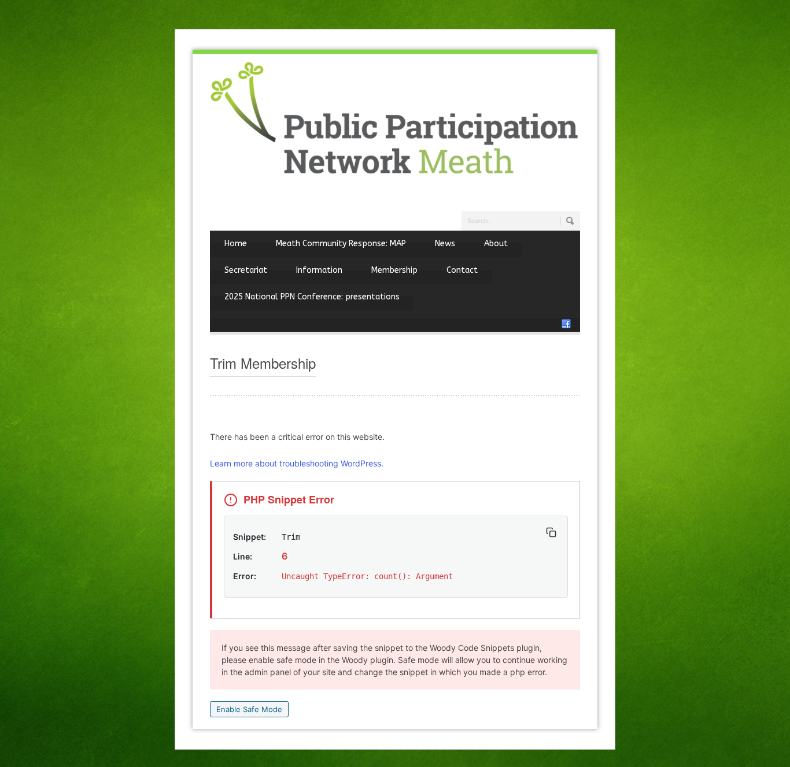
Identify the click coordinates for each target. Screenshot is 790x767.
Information (319, 270)
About (496, 244)
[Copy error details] (551, 532)
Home (235, 244)
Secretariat (245, 270)
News (445, 244)
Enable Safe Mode (249, 709)
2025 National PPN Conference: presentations (312, 297)
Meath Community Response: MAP (341, 244)
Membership (394, 270)
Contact (462, 270)
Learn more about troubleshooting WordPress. (296, 463)
